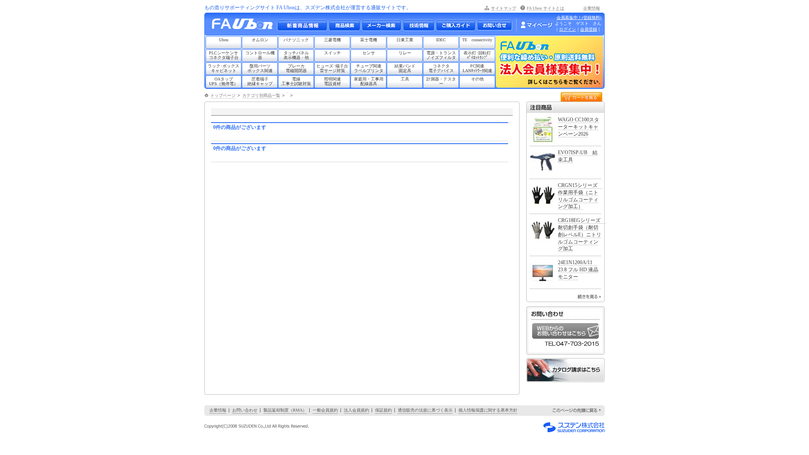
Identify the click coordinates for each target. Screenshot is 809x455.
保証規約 (383, 410)
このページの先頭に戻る (577, 410)
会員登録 (588, 29)
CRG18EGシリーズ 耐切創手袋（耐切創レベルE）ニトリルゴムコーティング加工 (581, 234)
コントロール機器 (260, 55)
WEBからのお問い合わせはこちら (565, 331)
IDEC (441, 39)
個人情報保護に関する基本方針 (487, 410)
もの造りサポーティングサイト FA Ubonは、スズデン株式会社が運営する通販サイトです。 (307, 8)
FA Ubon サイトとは (545, 8)
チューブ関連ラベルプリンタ (368, 68)
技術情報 (418, 25)
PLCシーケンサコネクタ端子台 (223, 55)
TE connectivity (477, 39)
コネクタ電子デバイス (441, 68)
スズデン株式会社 (574, 427)
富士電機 (368, 39)
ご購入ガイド (455, 25)
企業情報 (591, 8)
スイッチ (332, 53)
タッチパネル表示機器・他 (296, 55)
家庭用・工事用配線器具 (368, 81)
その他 (477, 79)
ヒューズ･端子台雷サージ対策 (332, 68)
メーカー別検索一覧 (381, 25)
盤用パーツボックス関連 (260, 68)
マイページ (536, 25)
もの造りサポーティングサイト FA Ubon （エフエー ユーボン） (244, 26)
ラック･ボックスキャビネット (223, 68)
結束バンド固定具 (404, 68)
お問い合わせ (494, 25)
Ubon (223, 39)
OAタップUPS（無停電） (223, 81)
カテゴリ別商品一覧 (261, 95)
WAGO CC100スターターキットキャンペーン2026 (578, 127)
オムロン (260, 39)
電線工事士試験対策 (296, 81)
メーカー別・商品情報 (344, 25)
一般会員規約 (325, 410)
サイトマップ (503, 8)
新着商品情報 (302, 25)
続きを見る (589, 296)
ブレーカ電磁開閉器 (296, 68)
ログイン (567, 29)
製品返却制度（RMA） (285, 410)
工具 (405, 79)
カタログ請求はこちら (565, 370)
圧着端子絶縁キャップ (260, 81)
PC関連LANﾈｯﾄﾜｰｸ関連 (477, 68)
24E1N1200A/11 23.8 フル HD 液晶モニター (578, 270)
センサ (368, 53)
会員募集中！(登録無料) (579, 17)
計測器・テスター (441, 81)
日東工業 (404, 39)
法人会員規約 (356, 410)
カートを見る (581, 96)
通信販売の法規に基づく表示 (425, 410)
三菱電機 (332, 39)
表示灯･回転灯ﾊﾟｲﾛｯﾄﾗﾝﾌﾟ (477, 55)
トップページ (223, 95)
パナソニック (296, 39)
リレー (405, 53)
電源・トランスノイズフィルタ (441, 55)
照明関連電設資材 (332, 81)
